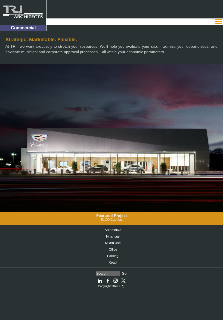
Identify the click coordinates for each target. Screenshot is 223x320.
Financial (113, 236)
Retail (113, 262)
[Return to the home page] (23, 12)
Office (113, 249)
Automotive (113, 230)
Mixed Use (113, 243)
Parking (113, 256)
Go (124, 273)
